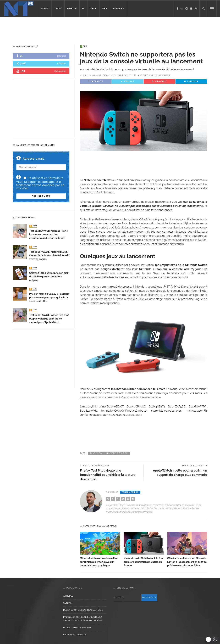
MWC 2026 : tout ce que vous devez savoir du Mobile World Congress (82, 619)
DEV (104, 8)
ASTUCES (118, 8)
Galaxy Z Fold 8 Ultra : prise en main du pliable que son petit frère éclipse (49, 277)
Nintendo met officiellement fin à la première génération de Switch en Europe (143, 562)
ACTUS (44, 8)
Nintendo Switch (160, 75)
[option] (100, 549)
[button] (211, 639)
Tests (33, 226)
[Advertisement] (66, 28)
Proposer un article (74, 634)
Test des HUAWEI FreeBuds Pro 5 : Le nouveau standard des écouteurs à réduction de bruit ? (48, 234)
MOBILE (72, 8)
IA (83, 8)
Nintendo (143, 75)
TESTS (58, 8)
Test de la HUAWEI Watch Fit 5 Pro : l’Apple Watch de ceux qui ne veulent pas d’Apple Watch (49, 319)
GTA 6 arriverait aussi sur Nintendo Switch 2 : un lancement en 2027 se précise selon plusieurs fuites (187, 562)
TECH (93, 8)
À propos (68, 596)
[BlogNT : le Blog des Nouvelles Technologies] (18, 8)
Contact (68, 603)
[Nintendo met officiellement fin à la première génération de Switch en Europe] (144, 543)
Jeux (84, 46)
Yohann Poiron (100, 75)
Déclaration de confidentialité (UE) (83, 610)
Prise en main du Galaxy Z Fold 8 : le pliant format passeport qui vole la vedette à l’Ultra (49, 298)
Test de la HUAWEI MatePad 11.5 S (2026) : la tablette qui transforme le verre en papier (49, 255)
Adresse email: (34, 158)
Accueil (84, 69)
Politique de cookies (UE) (77, 627)
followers (61, 56)
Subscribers (60, 71)
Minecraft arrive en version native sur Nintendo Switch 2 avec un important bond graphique (98, 562)
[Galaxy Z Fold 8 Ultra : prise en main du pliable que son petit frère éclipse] (20, 272)
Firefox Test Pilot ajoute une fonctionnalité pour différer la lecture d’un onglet (107, 475)
